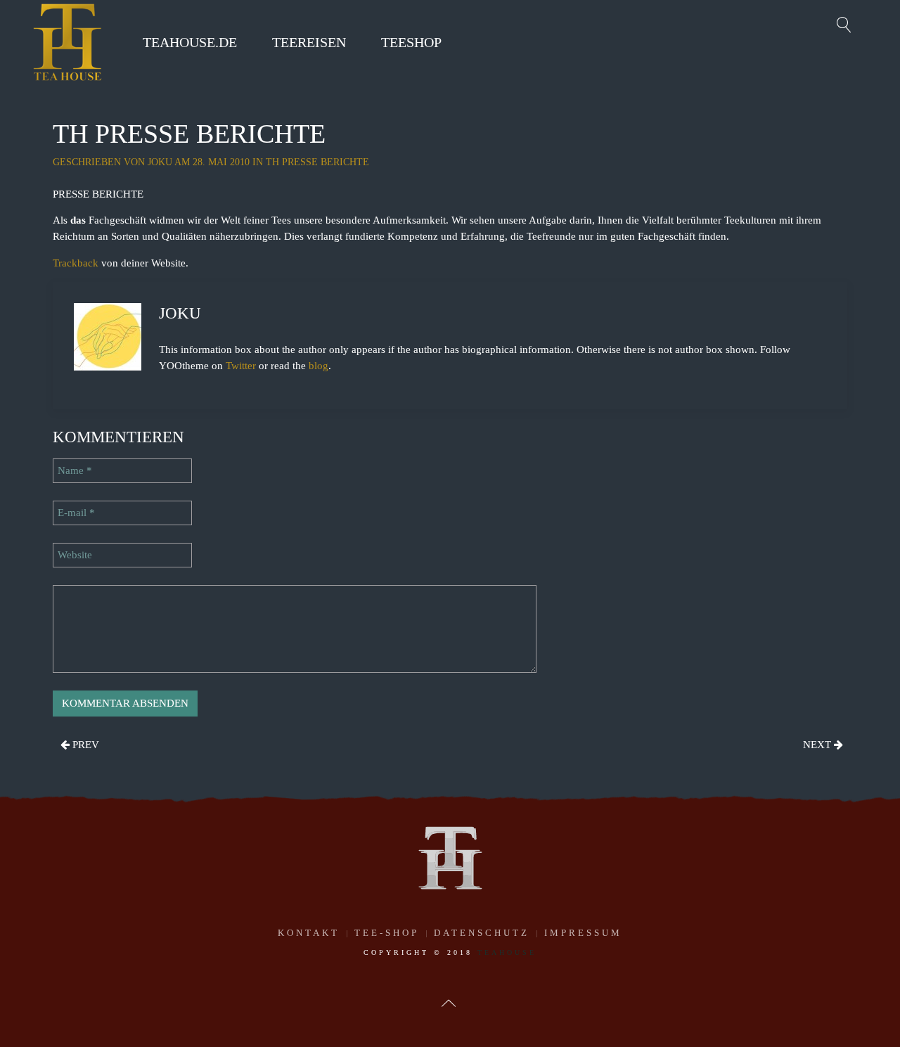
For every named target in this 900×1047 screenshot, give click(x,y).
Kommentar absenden (125, 703)
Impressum (583, 932)
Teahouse (506, 952)
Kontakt (309, 932)
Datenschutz (481, 932)
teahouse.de (190, 42)
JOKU (160, 162)
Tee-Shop (386, 932)
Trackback (75, 263)
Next (818, 744)
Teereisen (309, 42)
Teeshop (411, 42)
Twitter (241, 365)
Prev (84, 744)
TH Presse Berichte (317, 162)
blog (318, 365)
